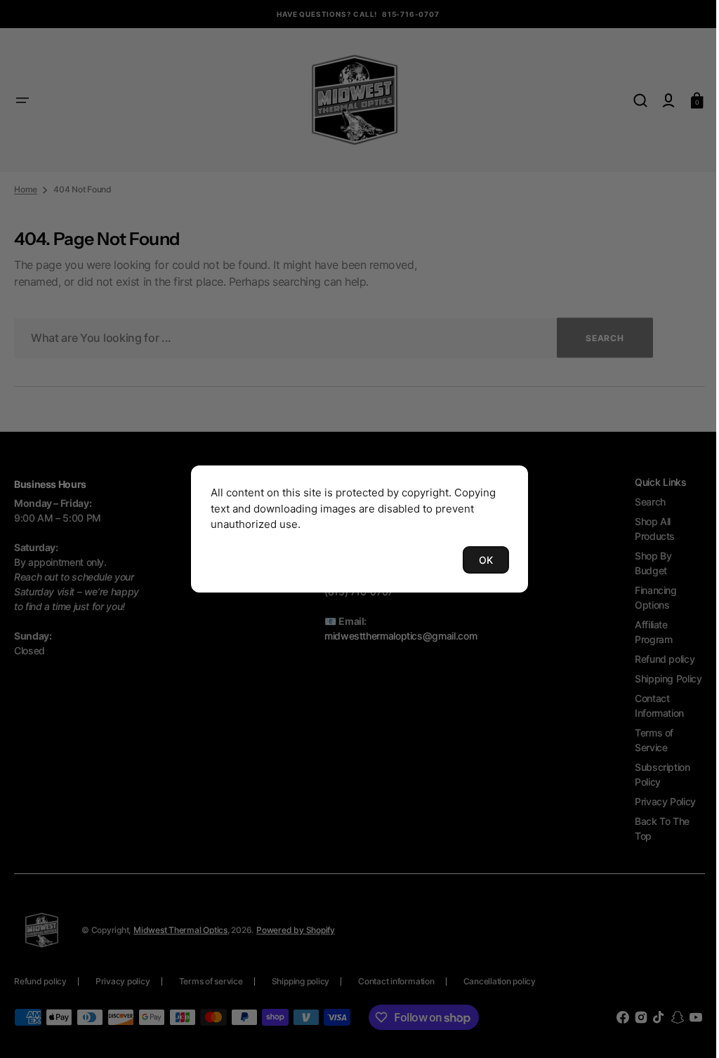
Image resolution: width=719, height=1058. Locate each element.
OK (481, 560)
